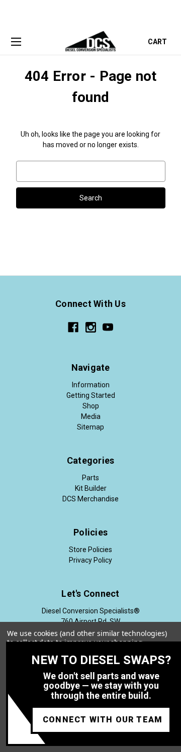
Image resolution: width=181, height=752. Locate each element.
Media (91, 416)
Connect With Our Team (102, 719)
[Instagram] (90, 327)
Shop (90, 406)
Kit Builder (91, 488)
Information (91, 385)
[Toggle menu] (16, 42)
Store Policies (90, 550)
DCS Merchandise (90, 499)
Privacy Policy (90, 560)
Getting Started (90, 395)
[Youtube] (108, 327)
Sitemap (90, 427)
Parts (90, 478)
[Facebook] (73, 327)
